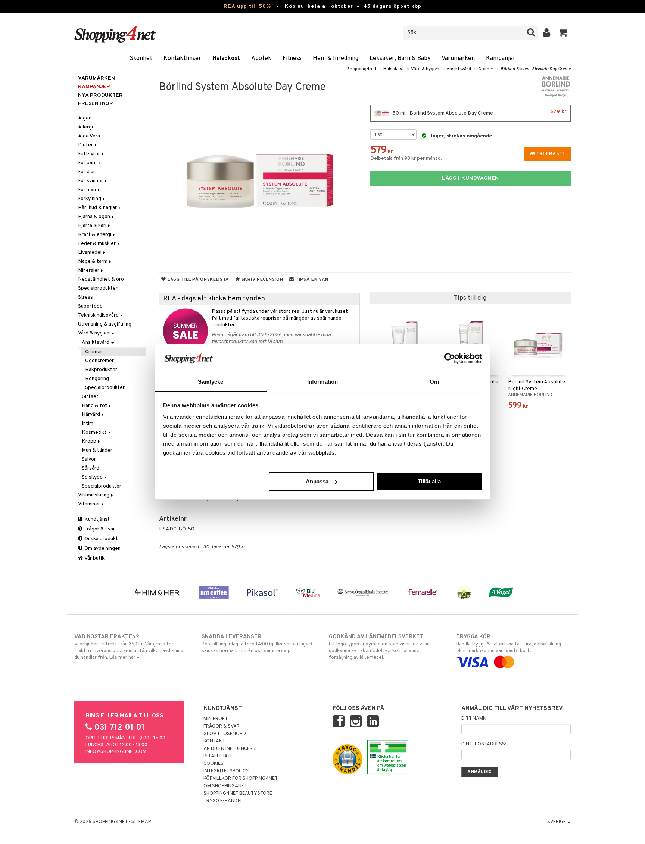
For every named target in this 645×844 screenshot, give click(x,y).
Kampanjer (500, 58)
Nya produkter (100, 95)
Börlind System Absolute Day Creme (536, 69)
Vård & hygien (425, 69)
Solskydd (93, 477)
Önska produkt (100, 539)
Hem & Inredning (335, 58)
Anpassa (317, 481)
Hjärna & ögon (94, 217)
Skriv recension (261, 280)
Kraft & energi (95, 234)
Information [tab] (322, 382)
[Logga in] (547, 33)
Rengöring (97, 379)
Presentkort (97, 103)
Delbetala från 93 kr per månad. (406, 158)
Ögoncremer (99, 361)
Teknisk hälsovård (99, 315)
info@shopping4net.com (115, 752)
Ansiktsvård (458, 69)
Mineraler (89, 270)
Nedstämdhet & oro (101, 279)
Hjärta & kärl (93, 225)
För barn (88, 163)
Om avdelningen (102, 548)
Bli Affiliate (218, 756)
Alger (84, 118)
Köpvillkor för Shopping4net (240, 779)
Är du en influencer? (229, 749)
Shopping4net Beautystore (237, 794)
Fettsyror (89, 154)
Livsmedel (90, 252)
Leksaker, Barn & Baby (400, 58)
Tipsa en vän (311, 280)
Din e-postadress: (483, 744)
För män (87, 190)
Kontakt (214, 741)
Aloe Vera (89, 136)
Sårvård (90, 468)
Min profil (215, 719)
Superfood (90, 306)
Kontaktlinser (182, 58)
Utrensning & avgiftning (104, 324)
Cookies (213, 764)
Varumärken (458, 58)
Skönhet (141, 58)
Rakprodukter (101, 370)
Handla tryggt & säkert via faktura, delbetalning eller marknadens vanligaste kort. (508, 643)
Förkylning (90, 199)
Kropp (89, 441)
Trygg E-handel (223, 801)
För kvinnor (91, 181)
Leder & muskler (97, 243)
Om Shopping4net (225, 786)
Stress (85, 297)
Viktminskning (94, 495)
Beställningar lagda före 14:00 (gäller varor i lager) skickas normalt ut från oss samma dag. (257, 643)
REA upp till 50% (247, 6)
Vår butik (94, 558)
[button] (563, 33)
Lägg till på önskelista (197, 280)
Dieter (86, 145)
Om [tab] (434, 382)
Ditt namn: (474, 719)
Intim (87, 423)
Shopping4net (361, 69)
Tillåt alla (429, 481)
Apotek (261, 58)
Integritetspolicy (226, 771)
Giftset (90, 396)
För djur (86, 172)
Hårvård (91, 414)
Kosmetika (95, 432)
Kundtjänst (96, 519)
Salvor (89, 459)
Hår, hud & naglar (98, 208)
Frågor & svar (99, 529)
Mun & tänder (97, 450)
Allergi (85, 127)
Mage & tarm (93, 261)
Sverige (557, 822)
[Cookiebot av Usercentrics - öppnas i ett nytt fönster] (449, 358)
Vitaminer (89, 504)
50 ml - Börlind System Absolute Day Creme (479, 112)
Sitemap (141, 822)
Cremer (485, 69)
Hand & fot (95, 405)
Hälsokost (226, 58)
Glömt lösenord (224, 734)
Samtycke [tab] (211, 382)
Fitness (292, 58)
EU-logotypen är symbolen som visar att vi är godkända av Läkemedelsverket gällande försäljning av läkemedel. (379, 647)
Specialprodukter (98, 288)
